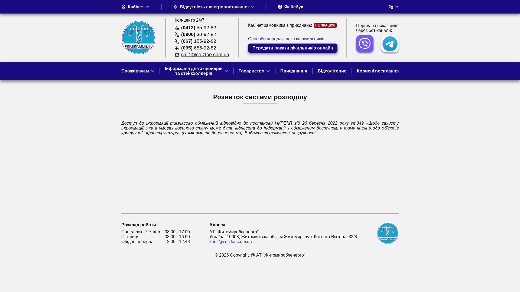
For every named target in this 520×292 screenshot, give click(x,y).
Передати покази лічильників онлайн (292, 48)
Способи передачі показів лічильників (286, 38)
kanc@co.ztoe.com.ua (230, 241)
